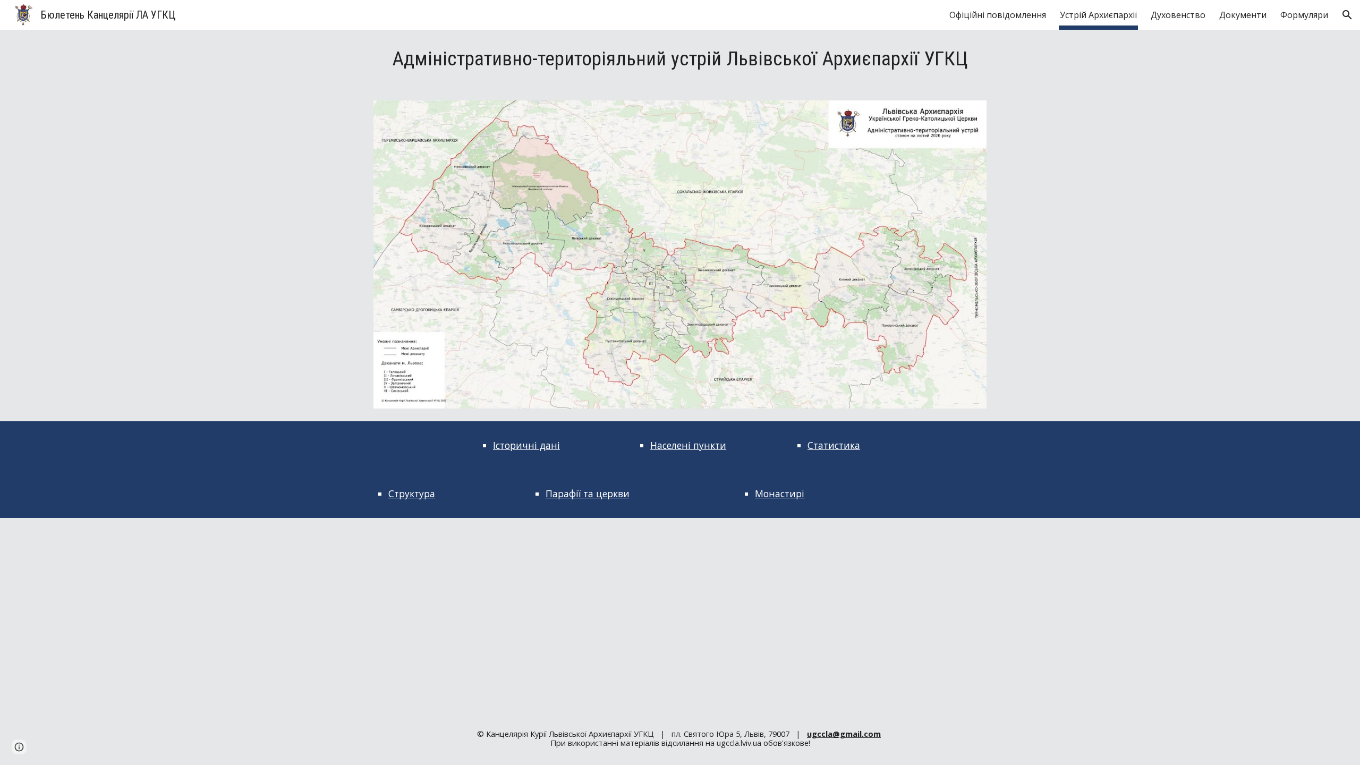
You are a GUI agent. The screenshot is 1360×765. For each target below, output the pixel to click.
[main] (680, 58)
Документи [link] (1242, 15)
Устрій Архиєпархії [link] (1098, 15)
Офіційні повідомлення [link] (997, 15)
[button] (1347, 15)
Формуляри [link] (1304, 15)
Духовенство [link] (1178, 15)
